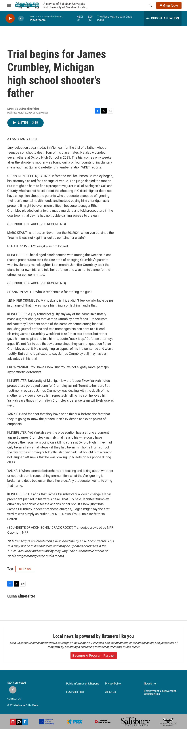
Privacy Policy (113, 683)
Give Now (170, 6)
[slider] (26, 18)
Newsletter (150, 683)
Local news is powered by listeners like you (93, 636)
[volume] (21, 18)
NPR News (25, 568)
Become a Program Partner (93, 655)
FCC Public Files (75, 692)
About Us (110, 692)
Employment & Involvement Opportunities (160, 692)
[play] (10, 18)
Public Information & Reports (82, 683)
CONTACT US (14, 699)
